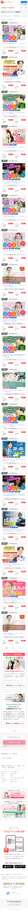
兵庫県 (22, 777)
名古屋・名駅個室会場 (7, 758)
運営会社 (5, 886)
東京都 (15, 773)
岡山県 (11, 779)
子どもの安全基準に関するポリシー (17, 887)
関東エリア (3, 773)
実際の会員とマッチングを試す (14, 685)
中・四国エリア (4, 779)
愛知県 (11, 775)
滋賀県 (11, 777)
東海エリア (3, 775)
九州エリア (3, 781)
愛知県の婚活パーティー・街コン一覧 (20, 15)
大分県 (15, 781)
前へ (13, 648)
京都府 (15, 777)
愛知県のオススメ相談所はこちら (14, 723)
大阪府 (19, 777)
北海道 (11, 771)
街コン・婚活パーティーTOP (6, 15)
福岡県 (11, 781)
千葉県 (11, 773)
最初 (6, 648)
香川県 (15, 779)
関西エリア (3, 777)
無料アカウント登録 (15, 742)
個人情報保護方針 (6, 887)
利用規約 (10, 886)
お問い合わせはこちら (15, 737)
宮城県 (15, 771)
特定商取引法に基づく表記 (18, 886)
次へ (21, 648)
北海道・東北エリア (5, 771)
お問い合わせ (14, 888)
